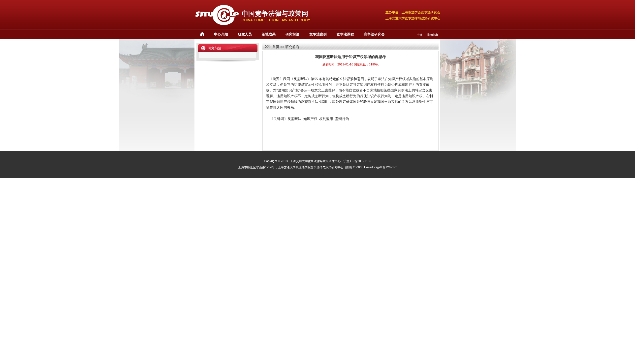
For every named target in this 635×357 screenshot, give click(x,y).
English (432, 34)
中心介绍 (221, 34)
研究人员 (245, 34)
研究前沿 (292, 34)
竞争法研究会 (374, 34)
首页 (275, 47)
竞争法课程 (345, 34)
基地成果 (269, 34)
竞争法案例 (318, 34)
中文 (420, 34)
